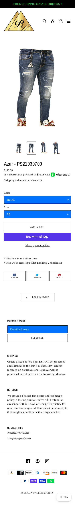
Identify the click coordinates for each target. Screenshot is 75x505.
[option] (19, 148)
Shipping (9, 180)
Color (7, 192)
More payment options (37, 245)
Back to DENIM (40, 296)
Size (6, 207)
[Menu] (69, 21)
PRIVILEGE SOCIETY (42, 493)
